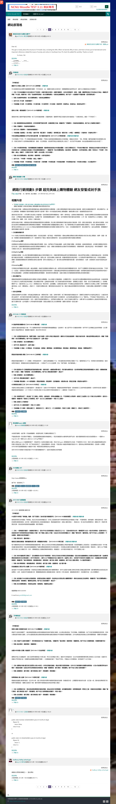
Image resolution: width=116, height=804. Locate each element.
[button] (60, 65)
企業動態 (23, 411)
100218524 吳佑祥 (22, 75)
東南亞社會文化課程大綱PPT (21, 34)
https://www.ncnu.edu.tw (17, 801)
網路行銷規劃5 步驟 (19, 177)
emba (23, 486)
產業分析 (17, 602)
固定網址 (14, 58)
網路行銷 (17, 165)
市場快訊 (15, 72)
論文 (38, 486)
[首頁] (32, 7)
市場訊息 (23, 698)
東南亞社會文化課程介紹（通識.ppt (97, 44)
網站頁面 (15, 19)
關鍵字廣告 (24, 165)
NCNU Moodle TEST (14, 14)
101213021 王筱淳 (22, 712)
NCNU (33, 486)
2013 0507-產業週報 (19, 500)
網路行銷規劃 (32, 165)
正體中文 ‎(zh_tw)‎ (38, 14)
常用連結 (26, 14)
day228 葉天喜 (21, 762)
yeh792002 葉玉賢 (22, 36)
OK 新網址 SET (17, 468)
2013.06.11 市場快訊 (19, 314)
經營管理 (28, 486)
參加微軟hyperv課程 (19, 423)
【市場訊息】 (17, 615)
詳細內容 (45, 86)
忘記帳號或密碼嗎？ (102, 9)
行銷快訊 (17, 698)
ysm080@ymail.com (25, 595)
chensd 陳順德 (20, 425)
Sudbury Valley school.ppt (22, 760)
